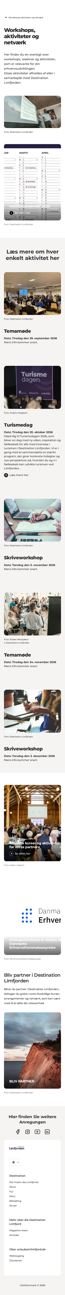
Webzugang (16, 1255)
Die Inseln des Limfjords (23, 1182)
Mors (12, 1196)
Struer (13, 1205)
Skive (12, 1186)
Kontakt (14, 1235)
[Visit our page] (18, 1132)
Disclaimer (15, 1260)
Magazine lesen (18, 1230)
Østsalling (15, 1200)
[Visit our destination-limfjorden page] (47, 1132)
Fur (11, 1191)
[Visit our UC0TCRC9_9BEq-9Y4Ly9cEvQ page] (37, 1132)
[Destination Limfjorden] (16, 1148)
